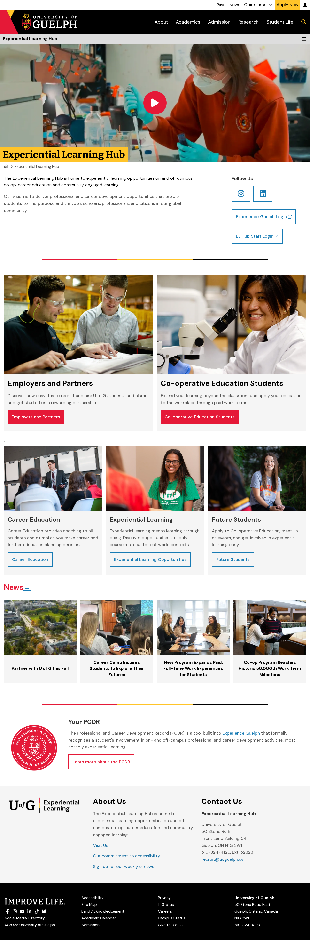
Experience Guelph (241, 733)
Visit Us (100, 845)
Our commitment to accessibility (126, 856)
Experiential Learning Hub (37, 166)
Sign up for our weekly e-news (123, 866)
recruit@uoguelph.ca (223, 859)
